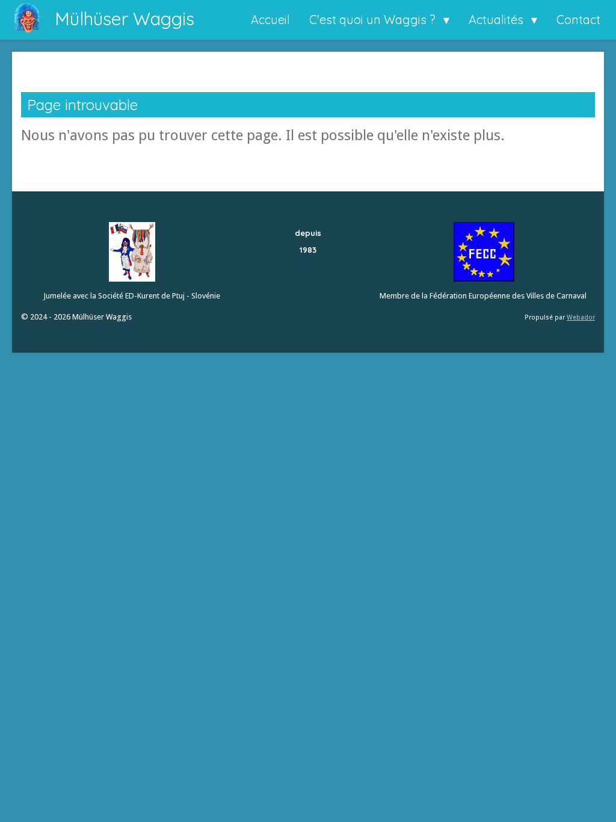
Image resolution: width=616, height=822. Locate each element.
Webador (581, 317)
